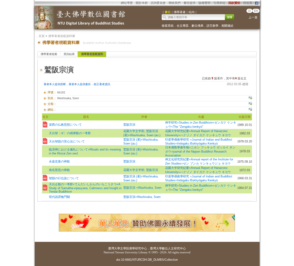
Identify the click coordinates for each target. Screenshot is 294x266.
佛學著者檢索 (49, 54)
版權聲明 (204, 3)
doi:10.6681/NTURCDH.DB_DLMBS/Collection (147, 259)
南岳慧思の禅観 (59, 170)
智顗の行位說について (64, 178)
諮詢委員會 (158, 3)
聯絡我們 (175, 3)
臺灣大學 (114, 248)
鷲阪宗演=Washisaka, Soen (142, 197)
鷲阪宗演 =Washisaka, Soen (142, 187)
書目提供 (189, 3)
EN (256, 10)
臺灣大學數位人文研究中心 (168, 248)
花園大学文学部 (133, 131)
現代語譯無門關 (59, 197)
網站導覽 (127, 3)
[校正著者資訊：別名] (250, 98)
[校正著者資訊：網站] (250, 109)
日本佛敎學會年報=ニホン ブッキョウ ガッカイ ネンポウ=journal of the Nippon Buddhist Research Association (200, 151)
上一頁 (253, 17)
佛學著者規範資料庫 (61, 36)
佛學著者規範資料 (92, 54)
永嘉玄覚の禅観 (59, 161)
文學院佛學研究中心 (133, 248)
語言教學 (212, 25)
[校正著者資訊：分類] (250, 104)
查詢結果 (69, 54)
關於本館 (142, 3)
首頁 (42, 36)
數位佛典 (198, 25)
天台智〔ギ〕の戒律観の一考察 (70, 133)
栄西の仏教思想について (65, 124)
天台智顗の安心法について (67, 141)
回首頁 (247, 3)
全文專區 (183, 25)
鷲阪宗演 (129, 124)
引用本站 (219, 3)
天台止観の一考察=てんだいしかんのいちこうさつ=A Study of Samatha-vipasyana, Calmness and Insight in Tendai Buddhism (85, 187)
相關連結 (227, 25)
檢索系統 (168, 25)
